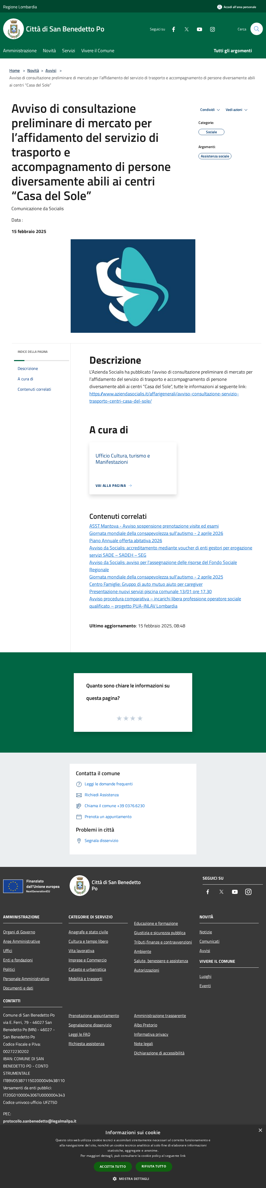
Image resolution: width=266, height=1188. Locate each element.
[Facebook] (171, 28)
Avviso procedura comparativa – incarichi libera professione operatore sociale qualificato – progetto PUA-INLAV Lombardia (165, 602)
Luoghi (205, 976)
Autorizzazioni (146, 970)
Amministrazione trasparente (160, 1015)
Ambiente (142, 951)
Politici (9, 969)
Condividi (207, 109)
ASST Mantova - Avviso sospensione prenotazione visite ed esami (154, 525)
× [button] (260, 1130)
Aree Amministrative (21, 941)
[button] (133, 1179)
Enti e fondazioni (18, 960)
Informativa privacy (151, 1034)
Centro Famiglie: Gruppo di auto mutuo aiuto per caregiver (146, 584)
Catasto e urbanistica (87, 969)
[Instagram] (210, 28)
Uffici (7, 950)
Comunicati (210, 941)
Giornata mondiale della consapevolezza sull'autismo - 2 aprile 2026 (156, 533)
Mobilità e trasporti (85, 978)
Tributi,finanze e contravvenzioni (163, 942)
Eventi (205, 986)
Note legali (143, 1043)
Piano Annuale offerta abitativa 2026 (125, 540)
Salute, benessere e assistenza (161, 961)
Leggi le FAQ (79, 1034)
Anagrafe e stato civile (88, 932)
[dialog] (133, 1156)
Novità (33, 70)
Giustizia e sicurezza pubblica (159, 933)
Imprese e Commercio (88, 960)
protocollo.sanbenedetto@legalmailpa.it (39, 1121)
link (182, 1155)
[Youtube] (197, 28)
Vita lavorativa (81, 950)
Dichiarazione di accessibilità (159, 1053)
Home (14, 70)
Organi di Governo (19, 932)
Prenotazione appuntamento (94, 1015)
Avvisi (50, 70)
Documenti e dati (18, 988)
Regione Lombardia (20, 7)
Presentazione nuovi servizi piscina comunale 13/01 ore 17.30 (150, 591)
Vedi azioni (234, 109)
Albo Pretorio (145, 1025)
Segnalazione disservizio (90, 1025)
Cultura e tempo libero (88, 941)
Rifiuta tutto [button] (154, 1166)
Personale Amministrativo (26, 978)
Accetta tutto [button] (113, 1166)
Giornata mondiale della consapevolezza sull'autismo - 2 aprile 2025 (156, 576)
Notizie (206, 932)
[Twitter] (184, 28)
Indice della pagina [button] (33, 351)
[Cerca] (256, 29)
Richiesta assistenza (86, 1043)
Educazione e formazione (156, 923)
